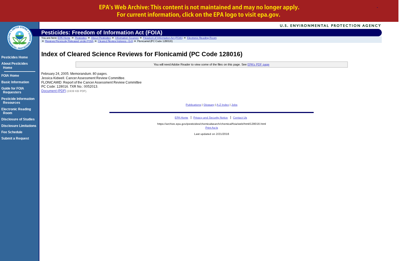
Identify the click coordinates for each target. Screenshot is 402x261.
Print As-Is (211, 127)
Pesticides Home (15, 57)
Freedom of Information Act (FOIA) (163, 37)
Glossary (208, 104)
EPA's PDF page (258, 64)
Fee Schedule (12, 132)
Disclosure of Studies (19, 119)
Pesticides (81, 37)
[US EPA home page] (19, 53)
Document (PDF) (53, 91)
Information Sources (126, 37)
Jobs (234, 104)
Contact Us (240, 117)
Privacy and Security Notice (210, 117)
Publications (193, 104)
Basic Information (16, 82)
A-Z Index (223, 104)
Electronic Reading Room (202, 37)
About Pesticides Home (15, 65)
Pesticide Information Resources (18, 101)
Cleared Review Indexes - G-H (115, 41)
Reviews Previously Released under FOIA (69, 41)
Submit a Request (16, 138)
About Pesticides (100, 37)
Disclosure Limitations (19, 126)
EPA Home (64, 37)
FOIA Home (11, 76)
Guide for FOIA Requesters (13, 90)
